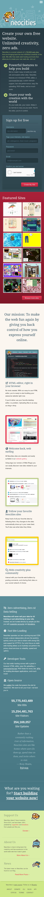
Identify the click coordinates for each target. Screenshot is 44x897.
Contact (30, 892)
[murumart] (12, 209)
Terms (21, 892)
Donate (25, 830)
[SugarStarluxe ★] (12, 270)
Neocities (9, 885)
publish (9, 685)
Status (13, 892)
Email (8, 156)
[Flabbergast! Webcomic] (31, 270)
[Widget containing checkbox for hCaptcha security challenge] (20, 172)
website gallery (21, 459)
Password (10, 146)
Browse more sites (32, 298)
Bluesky (34, 885)
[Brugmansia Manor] (12, 224)
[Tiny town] (31, 209)
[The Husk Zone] (31, 224)
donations (31, 624)
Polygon (24, 767)
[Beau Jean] (31, 240)
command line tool (15, 81)
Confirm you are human (15, 166)
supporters (15, 824)
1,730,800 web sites (32, 52)
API (35, 889)
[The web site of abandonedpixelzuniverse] (12, 285)
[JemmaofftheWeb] (12, 240)
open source (18, 885)
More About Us (22, 855)
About (9, 889)
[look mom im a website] (12, 255)
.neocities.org (31, 131)
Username (10, 127)
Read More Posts (21, 874)
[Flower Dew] (31, 285)
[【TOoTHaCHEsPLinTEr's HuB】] (31, 255)
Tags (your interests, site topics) (18, 137)
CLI (24, 889)
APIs (38, 668)
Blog (29, 889)
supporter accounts (17, 624)
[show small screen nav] (41, 2)
